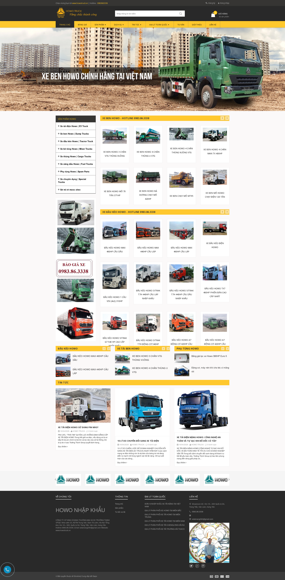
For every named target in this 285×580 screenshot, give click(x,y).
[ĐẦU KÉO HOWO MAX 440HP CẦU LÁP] (148, 230)
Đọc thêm (62, 446)
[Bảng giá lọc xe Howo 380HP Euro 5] (181, 357)
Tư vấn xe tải (120, 512)
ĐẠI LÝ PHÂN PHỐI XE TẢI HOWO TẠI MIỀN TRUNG (162, 515)
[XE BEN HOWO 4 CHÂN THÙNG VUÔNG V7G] (181, 134)
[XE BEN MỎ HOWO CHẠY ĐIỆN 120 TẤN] (215, 177)
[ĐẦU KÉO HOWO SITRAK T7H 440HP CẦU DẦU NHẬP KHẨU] (181, 273)
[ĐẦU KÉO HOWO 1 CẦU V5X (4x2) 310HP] (115, 276)
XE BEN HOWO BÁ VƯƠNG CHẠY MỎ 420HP (148, 195)
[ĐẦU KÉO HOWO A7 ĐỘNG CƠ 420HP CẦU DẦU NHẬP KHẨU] (181, 323)
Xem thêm (83, 404)
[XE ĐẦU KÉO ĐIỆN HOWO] (215, 228)
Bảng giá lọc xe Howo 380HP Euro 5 (209, 355)
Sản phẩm (119, 508)
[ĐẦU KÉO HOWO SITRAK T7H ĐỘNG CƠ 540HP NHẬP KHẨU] (148, 323)
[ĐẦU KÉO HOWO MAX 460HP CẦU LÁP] (181, 230)
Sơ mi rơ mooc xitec (70, 189)
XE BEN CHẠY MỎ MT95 (181, 195)
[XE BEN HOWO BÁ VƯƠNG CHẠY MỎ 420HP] (148, 176)
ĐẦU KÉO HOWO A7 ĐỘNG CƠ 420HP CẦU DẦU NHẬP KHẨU (181, 344)
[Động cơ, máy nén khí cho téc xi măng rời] (181, 370)
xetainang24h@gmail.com (202, 519)
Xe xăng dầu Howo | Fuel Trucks (76, 163)
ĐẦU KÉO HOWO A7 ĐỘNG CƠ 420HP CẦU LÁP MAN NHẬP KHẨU (215, 344)
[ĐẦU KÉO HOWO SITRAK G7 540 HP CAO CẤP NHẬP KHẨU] (115, 322)
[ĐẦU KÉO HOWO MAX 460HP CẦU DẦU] (115, 230)
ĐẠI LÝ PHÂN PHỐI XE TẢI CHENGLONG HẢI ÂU (165, 525)
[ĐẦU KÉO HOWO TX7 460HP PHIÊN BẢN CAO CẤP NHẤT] (215, 272)
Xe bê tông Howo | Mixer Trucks (76, 148)
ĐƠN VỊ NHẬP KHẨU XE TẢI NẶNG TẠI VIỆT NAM (162, 504)
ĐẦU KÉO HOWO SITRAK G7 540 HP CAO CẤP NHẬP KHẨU (115, 342)
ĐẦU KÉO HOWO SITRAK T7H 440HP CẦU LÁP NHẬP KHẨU (148, 294)
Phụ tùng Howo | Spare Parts (74, 171)
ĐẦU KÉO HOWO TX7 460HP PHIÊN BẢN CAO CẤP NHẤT (215, 292)
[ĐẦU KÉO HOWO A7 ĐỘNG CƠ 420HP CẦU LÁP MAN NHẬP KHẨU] (215, 323)
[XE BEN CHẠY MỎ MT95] (181, 179)
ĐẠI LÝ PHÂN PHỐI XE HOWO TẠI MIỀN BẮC (163, 510)
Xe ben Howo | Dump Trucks (74, 133)
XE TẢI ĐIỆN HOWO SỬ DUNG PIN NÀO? (78, 427)
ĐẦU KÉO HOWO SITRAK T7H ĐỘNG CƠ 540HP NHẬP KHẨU (148, 344)
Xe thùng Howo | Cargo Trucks (75, 156)
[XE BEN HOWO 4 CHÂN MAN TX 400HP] (215, 135)
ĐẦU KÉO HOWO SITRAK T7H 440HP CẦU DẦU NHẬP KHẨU (182, 294)
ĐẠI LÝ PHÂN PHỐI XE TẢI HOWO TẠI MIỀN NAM (165, 521)
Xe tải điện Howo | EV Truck (74, 126)
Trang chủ (119, 503)
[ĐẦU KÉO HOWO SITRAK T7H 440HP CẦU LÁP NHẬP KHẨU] (148, 273)
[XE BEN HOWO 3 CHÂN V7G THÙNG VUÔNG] (115, 136)
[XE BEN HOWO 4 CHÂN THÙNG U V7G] (148, 136)
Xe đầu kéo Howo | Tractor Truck (76, 141)
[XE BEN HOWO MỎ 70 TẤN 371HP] (115, 176)
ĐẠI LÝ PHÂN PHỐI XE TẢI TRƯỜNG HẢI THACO (165, 529)
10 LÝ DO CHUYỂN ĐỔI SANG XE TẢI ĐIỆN (138, 440)
